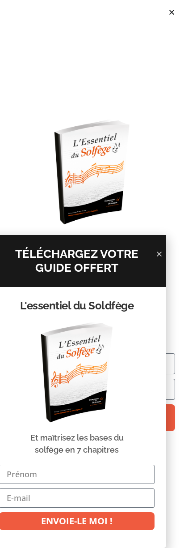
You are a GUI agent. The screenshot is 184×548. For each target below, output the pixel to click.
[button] (171, 12)
